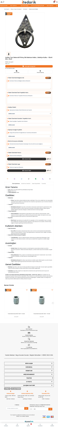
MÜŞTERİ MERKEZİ (29, 374)
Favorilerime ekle (10, 68)
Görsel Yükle (27, 159)
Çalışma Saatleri (29, 385)
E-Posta (29, 382)
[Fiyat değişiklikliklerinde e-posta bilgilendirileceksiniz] (36, 179)
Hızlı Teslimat (15, 5)
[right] (53, 303)
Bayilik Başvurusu (15, 388)
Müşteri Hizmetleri (41, 355)
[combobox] (31, 409)
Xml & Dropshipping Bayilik (39, 5)
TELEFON (29, 378)
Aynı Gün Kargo (26, 5)
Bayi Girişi (7, 388)
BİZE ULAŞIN (29, 363)
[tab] (16, 183)
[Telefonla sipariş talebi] (43, 179)
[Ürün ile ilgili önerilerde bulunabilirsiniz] (50, 179)
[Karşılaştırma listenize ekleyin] (29, 179)
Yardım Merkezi (10, 355)
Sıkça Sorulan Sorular (22, 355)
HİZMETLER (29, 371)
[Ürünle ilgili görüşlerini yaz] (22, 179)
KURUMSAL (29, 367)
